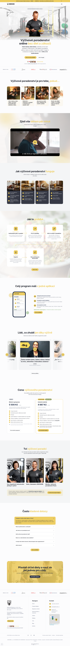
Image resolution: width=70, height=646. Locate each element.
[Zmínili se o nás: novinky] (21, 69)
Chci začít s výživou (35, 576)
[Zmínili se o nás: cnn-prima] (62, 69)
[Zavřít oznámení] (61, 1)
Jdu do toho (35, 269)
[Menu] (62, 4)
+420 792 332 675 (55, 603)
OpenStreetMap (52, 624)
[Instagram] (28, 635)
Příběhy (33, 618)
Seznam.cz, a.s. (55, 623)
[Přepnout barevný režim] (2, 644)
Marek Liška (17, 635)
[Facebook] (31, 635)
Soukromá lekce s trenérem (35, 612)
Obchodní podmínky (59, 635)
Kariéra (33, 626)
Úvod (33, 603)
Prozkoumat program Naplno (54, 492)
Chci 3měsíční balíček (43, 430)
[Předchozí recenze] (7, 354)
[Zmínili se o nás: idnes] (11, 69)
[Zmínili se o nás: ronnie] (51, 69)
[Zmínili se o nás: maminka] (41, 69)
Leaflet (51, 623)
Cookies (53, 635)
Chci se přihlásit (38, 312)
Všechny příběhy (35, 373)
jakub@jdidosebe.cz (55, 606)
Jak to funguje (41, 57)
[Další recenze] (63, 354)
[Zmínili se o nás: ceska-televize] (31, 69)
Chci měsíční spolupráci (15, 430)
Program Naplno (35, 606)
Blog (33, 623)
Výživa (33, 615)
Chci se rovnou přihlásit (30, 57)
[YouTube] (34, 635)
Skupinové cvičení (36, 608)
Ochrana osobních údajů (46, 635)
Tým (33, 620)
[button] (35, 142)
